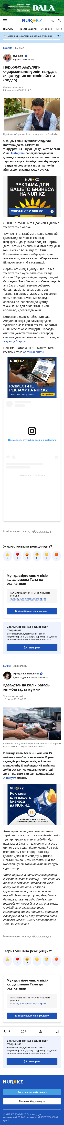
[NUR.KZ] (32, 20)
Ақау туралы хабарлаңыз (32, 1092)
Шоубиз (8, 28)
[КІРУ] (59, 20)
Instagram (17, 153)
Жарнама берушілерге (32, 1101)
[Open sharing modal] (40, 1031)
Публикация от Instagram (32, 475)
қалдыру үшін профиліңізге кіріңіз (28, 598)
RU (52, 20)
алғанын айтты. (33, 352)
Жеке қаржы (20, 666)
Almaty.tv (10, 777)
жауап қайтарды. (14, 341)
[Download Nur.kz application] (32, 8)
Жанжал (19, 48)
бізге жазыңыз (42, 531)
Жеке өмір (46, 28)
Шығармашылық (29, 28)
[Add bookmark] (57, 1031)
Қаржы (7, 666)
